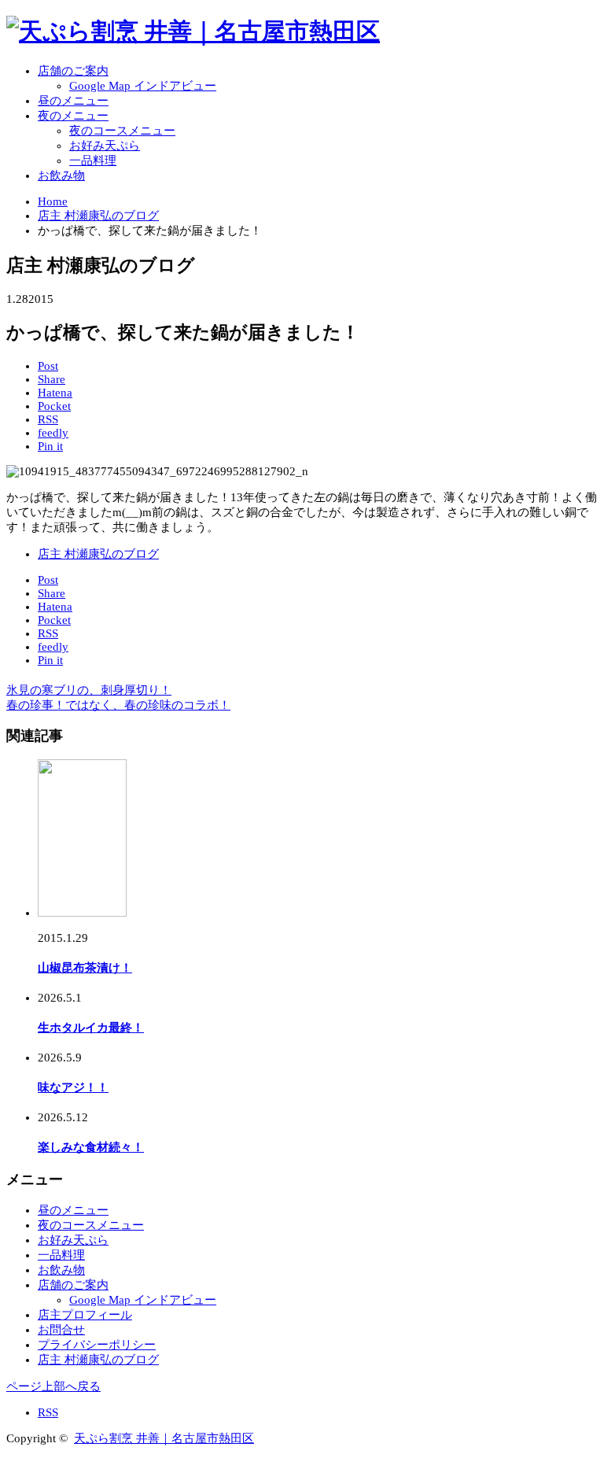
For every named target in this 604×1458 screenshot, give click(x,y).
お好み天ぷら (104, 145)
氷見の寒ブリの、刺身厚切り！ (88, 690)
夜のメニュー (73, 115)
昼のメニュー (73, 100)
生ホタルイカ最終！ (91, 1027)
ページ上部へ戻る (53, 1386)
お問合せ (61, 1329)
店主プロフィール (85, 1315)
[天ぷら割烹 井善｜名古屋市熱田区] (193, 31)
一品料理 (92, 160)
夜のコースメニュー (122, 130)
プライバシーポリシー (97, 1344)
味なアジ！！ (73, 1087)
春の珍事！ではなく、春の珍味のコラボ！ (118, 705)
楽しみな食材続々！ (91, 1147)
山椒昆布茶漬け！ (85, 968)
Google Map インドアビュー (142, 85)
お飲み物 (61, 175)
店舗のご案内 (73, 71)
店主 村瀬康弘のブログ (98, 554)
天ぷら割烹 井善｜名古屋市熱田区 (164, 1438)
